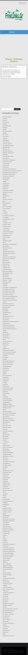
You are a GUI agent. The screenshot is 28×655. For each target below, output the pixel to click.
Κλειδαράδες (6, 368)
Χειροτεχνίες (6, 621)
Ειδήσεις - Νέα (6, 265)
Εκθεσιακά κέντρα (7, 269)
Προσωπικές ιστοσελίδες (9, 519)
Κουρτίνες (5, 384)
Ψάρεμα (5, 625)
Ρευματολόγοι (6, 531)
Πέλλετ (4, 492)
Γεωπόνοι (5, 213)
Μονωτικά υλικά (7, 425)
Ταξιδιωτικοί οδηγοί (7, 565)
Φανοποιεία (6, 598)
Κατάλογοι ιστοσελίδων (8, 350)
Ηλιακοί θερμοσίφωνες (8, 325)
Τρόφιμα (5, 585)
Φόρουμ (5, 607)
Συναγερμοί (6, 546)
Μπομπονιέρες (6, 434)
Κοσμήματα (6, 380)
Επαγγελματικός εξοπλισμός (10, 300)
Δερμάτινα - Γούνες (7, 233)
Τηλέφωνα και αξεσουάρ (9, 578)
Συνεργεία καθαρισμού (8, 549)
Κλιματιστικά (6, 370)
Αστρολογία (6, 185)
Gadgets (5, 127)
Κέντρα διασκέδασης (8, 362)
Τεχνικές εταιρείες (7, 574)
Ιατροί (4, 339)
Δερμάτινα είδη (6, 235)
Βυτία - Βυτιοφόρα (7, 206)
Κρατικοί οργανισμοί (8, 388)
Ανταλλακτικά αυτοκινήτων (9, 169)
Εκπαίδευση (6, 274)
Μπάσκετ (5, 432)
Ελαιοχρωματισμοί (7, 278)
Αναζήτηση (17, 109)
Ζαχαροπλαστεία (7, 312)
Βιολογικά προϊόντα (7, 199)
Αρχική (5, 652)
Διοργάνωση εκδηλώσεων (9, 257)
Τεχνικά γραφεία (7, 573)
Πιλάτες (5, 495)
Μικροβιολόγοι (6, 422)
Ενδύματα (5, 283)
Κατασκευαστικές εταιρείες (9, 352)
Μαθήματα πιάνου (7, 407)
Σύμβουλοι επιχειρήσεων (9, 544)
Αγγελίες (5, 138)
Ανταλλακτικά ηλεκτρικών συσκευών (12, 170)
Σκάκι (4, 537)
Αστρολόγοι (6, 186)
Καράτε (4, 346)
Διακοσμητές (6, 246)
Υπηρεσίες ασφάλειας (8, 592)
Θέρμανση (5, 332)
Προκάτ (5, 513)
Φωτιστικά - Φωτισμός (8, 614)
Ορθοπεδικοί (6, 474)
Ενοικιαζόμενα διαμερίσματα (10, 287)
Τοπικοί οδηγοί (6, 582)
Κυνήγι (4, 395)
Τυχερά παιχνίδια (7, 587)
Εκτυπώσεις (6, 276)
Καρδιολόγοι (6, 348)
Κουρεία (5, 382)
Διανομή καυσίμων (7, 248)
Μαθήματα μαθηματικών (9, 406)
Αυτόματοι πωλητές (7, 192)
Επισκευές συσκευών (8, 303)
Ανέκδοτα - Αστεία (7, 161)
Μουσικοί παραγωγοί (8, 431)
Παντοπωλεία (6, 488)
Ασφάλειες (5, 188)
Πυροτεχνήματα (7, 526)
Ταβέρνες (5, 562)
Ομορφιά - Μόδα (7, 465)
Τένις (4, 571)
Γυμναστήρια (6, 228)
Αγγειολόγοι (6, 136)
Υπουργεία (5, 596)
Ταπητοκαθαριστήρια (8, 567)
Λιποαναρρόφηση (7, 398)
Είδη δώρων (6, 260)
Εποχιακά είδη (6, 307)
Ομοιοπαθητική (6, 463)
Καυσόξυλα (5, 357)
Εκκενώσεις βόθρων (8, 271)
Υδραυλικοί (5, 590)
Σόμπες (4, 538)
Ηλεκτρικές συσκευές (8, 316)
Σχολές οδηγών (6, 558)
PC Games (5, 134)
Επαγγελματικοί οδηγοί (8, 298)
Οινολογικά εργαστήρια (8, 461)
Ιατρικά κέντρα (6, 337)
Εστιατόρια (5, 309)
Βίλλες (4, 197)
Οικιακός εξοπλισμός (8, 452)
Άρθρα (4, 181)
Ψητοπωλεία (6, 626)
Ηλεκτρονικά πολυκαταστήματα (11, 321)
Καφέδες (5, 359)
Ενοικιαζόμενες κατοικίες (9, 291)
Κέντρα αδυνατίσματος (8, 361)
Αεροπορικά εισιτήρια (8, 145)
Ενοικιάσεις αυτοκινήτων (9, 292)
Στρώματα (5, 542)
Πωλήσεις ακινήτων (8, 528)
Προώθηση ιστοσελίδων (9, 520)
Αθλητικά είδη (6, 147)
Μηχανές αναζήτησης (8, 418)
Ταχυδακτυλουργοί (7, 569)
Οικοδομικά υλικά (7, 454)
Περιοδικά (5, 494)
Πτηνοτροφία (6, 522)
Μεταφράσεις (6, 416)
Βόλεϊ (4, 201)
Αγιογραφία (6, 140)
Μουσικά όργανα (7, 427)
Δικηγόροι (5, 255)
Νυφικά (4, 440)
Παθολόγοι (5, 479)
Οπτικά (4, 468)
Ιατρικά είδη (6, 336)
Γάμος (4, 210)
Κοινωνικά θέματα (7, 375)
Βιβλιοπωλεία (6, 195)
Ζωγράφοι (5, 314)
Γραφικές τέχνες (7, 226)
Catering (5, 118)
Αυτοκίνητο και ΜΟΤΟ (8, 190)
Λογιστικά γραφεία (7, 400)
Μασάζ (4, 409)
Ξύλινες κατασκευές (8, 447)
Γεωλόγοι (5, 212)
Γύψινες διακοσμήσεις (8, 231)
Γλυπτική (5, 221)
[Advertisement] (14, 46)
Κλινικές (5, 371)
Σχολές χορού (6, 560)
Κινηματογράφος (7, 366)
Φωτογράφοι (6, 617)
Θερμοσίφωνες (6, 334)
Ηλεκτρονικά (6, 319)
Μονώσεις (5, 423)
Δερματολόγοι (6, 237)
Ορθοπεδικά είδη (7, 472)
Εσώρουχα (5, 310)
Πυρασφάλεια (6, 524)
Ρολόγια (5, 535)
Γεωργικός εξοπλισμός (8, 215)
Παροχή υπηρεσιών (8, 490)
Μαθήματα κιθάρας (7, 404)
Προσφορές (6, 517)
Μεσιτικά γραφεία (7, 411)
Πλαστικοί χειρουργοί (8, 501)
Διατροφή (5, 249)
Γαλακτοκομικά (6, 208)
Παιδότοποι (5, 486)
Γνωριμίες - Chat (7, 222)
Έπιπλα (5, 301)
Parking (4, 133)
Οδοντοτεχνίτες (6, 450)
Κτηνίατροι (5, 391)
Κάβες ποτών (6, 343)
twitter (23, 3)
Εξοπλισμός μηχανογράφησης (10, 296)
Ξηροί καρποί (6, 445)
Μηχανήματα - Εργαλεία (9, 420)
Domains (5, 124)
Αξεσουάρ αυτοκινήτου (8, 176)
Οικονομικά (5, 459)
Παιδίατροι (5, 481)
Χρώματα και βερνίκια (8, 623)
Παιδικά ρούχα (6, 485)
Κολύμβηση (6, 377)
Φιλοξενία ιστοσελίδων (8, 603)
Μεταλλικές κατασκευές (9, 415)
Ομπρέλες (5, 467)
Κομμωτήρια (6, 379)
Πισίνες (4, 497)
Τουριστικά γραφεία (7, 583)
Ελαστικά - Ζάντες (7, 280)
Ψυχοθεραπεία (6, 630)
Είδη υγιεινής (6, 264)
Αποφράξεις (6, 179)
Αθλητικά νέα (6, 149)
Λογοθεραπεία (6, 402)
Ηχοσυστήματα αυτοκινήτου (10, 328)
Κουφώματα (6, 386)
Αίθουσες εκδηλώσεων (8, 152)
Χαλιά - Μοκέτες (7, 619)
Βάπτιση (5, 194)
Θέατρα (5, 330)
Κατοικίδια (5, 355)
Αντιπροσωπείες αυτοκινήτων (10, 172)
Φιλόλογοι (5, 601)
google (25, 3)
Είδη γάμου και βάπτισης (9, 258)
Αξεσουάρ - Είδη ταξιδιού (9, 174)
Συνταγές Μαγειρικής (8, 553)
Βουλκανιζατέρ (6, 203)
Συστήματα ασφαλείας (8, 555)
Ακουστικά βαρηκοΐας (8, 156)
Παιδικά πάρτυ (6, 483)
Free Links (5, 32)
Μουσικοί (5, 429)
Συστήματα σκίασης (7, 556)
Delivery (5, 120)
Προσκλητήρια (6, 515)
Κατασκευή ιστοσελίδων (9, 353)
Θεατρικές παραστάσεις (9, 67)
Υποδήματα (6, 594)
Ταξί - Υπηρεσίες (7, 564)
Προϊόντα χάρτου (7, 511)
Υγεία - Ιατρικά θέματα (8, 589)
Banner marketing (7, 116)
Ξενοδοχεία (5, 441)
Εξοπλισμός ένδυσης (8, 294)
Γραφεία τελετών (7, 224)
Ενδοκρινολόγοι (7, 282)
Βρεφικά (5, 204)
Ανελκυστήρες (6, 163)
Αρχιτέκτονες (6, 183)
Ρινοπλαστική (6, 533)
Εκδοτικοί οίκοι (6, 267)
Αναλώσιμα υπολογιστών (9, 160)
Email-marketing (7, 125)
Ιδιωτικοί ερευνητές (7, 341)
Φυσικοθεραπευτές (7, 612)
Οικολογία (5, 458)
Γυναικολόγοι (6, 230)
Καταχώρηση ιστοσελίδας (13, 652)
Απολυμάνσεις (6, 178)
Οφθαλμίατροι (6, 477)
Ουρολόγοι (5, 476)
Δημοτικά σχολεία (7, 240)
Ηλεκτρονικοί (6, 323)
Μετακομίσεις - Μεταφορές (9, 413)
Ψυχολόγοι (5, 632)
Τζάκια (4, 576)
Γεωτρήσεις (5, 217)
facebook (20, 3)
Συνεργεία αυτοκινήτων (8, 547)
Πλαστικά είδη (6, 499)
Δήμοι (4, 239)
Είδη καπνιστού (6, 262)
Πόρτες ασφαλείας (7, 510)
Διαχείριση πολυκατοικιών (9, 253)
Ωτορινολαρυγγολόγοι (8, 635)
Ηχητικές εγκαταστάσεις (9, 327)
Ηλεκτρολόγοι (6, 318)
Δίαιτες (4, 242)
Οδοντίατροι (6, 449)
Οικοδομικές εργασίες (8, 456)
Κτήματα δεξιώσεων (8, 389)
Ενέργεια (5, 285)
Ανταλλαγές (6, 167)
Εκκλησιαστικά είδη (7, 273)
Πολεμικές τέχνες (7, 508)
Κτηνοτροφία (6, 393)
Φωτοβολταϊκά (6, 616)
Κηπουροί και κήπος (8, 364)
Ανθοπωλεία (6, 165)
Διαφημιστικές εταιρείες (8, 251)
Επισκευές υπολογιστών (9, 305)
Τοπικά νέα (5, 580)
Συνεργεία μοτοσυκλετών (9, 551)
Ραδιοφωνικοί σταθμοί (8, 529)
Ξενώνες (5, 443)
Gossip (4, 129)
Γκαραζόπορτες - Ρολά (8, 219)
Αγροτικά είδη (6, 142)
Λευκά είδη (5, 397)
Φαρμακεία (5, 599)
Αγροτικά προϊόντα (7, 143)
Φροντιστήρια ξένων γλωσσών (10, 608)
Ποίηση (4, 506)
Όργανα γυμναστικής (8, 470)
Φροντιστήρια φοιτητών (8, 610)
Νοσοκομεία (6, 438)
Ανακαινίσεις (6, 158)
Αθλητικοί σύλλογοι (7, 151)
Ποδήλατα (5, 503)
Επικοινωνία (21, 652)
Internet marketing (7, 131)
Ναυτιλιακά (5, 436)
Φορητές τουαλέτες (7, 605)
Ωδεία (4, 634)
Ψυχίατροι (5, 628)
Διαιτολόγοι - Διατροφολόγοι (10, 244)
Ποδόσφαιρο (6, 504)
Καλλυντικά (6, 344)
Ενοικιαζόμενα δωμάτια (8, 289)
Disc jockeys (6, 122)
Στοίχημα (5, 540)
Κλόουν (4, 373)
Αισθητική (5, 154)
